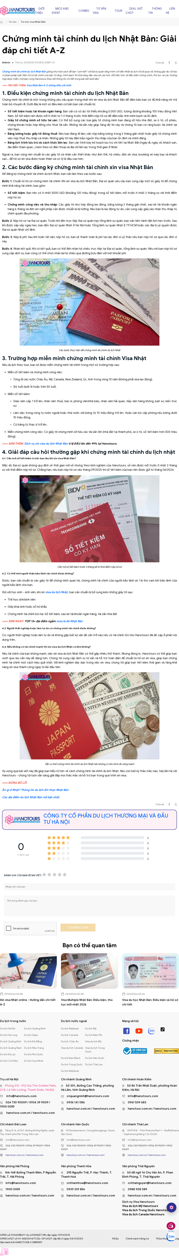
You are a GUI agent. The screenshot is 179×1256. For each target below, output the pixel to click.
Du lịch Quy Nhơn (33, 1060)
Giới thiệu (39, 11)
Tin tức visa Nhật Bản (33, 21)
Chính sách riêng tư (137, 1238)
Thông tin (155, 11)
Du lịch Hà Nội (7, 1028)
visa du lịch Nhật (56, 592)
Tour (118, 11)
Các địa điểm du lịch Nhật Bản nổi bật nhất (30, 797)
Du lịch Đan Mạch (70, 1058)
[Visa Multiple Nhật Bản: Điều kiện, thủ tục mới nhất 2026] (89, 971)
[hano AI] (171, 1207)
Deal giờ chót (134, 11)
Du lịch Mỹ (90, 1028)
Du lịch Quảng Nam (11, 1047)
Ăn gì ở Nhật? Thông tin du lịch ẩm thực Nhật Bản (35, 790)
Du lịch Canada (69, 1035)
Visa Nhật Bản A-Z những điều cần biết (49, 85)
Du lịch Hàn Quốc (94, 1058)
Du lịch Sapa (31, 1035)
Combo (83, 11)
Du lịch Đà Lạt (7, 1054)
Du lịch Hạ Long (8, 1035)
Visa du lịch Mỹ (93, 1041)
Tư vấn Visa (99, 11)
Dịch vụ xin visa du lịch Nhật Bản (46, 443)
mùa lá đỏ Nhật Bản (69, 621)
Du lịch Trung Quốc (72, 1064)
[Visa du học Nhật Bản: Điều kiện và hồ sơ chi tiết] (150, 971)
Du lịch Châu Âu (70, 1041)
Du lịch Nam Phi (93, 1035)
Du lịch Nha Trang (34, 1047)
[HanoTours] (2, 22)
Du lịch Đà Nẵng (33, 1041)
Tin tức (13, 21)
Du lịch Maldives (70, 1070)
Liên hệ (170, 11)
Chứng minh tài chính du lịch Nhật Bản (24, 71)
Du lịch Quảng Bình (10, 1041)
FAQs (115, 1238)
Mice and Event (60, 11)
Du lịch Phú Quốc (33, 1054)
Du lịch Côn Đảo (9, 1060)
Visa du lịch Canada (72, 1047)
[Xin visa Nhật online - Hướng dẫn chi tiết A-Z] (28, 971)
